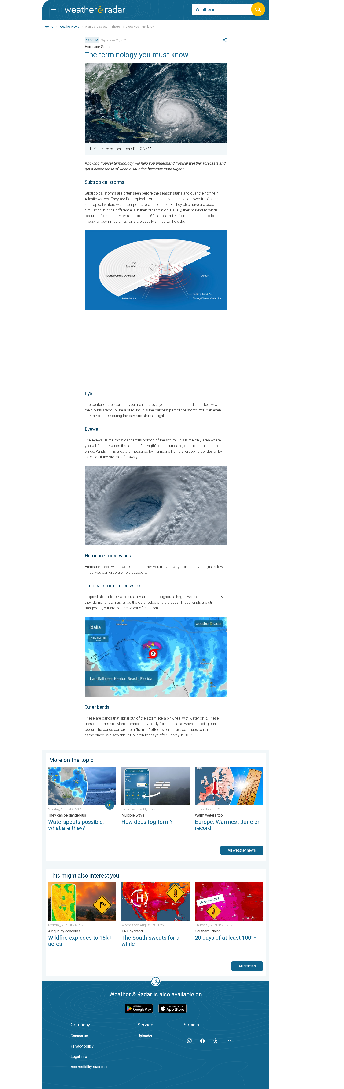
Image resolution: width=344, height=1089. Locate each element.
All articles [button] (247, 966)
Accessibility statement (90, 1067)
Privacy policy (82, 1046)
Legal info (79, 1056)
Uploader (145, 1036)
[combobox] (225, 9)
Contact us (79, 1036)
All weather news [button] (242, 850)
